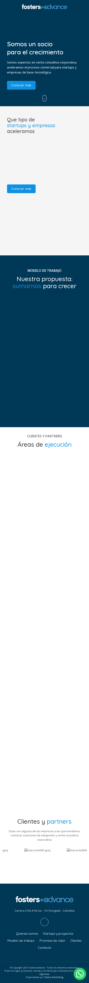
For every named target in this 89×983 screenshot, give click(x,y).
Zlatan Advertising (53, 977)
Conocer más (21, 85)
